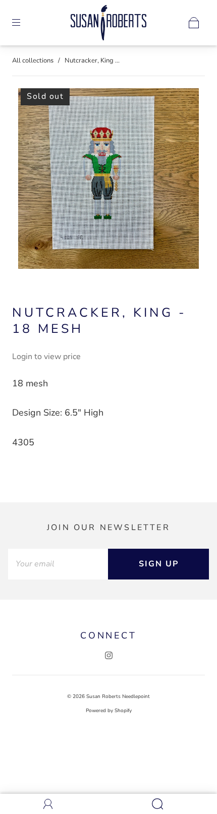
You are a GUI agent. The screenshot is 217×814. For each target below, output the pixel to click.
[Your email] (58, 564)
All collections (32, 60)
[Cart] (194, 23)
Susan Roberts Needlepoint (118, 696)
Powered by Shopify (109, 710)
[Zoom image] (109, 180)
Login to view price (46, 356)
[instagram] (108, 655)
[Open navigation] (23, 22)
